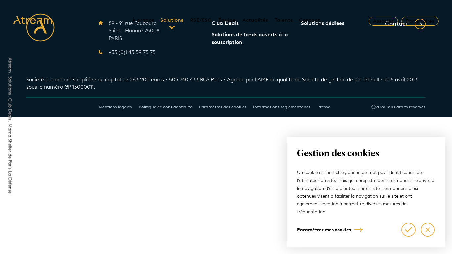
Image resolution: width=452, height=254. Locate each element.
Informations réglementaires (282, 107)
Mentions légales (115, 107)
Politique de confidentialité (165, 107)
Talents (284, 20)
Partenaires (420, 21)
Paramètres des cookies (223, 107)
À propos (143, 20)
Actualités (255, 20)
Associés (383, 21)
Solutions (171, 20)
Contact (309, 20)
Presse (323, 107)
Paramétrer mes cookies (324, 230)
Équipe (227, 20)
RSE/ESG (201, 20)
